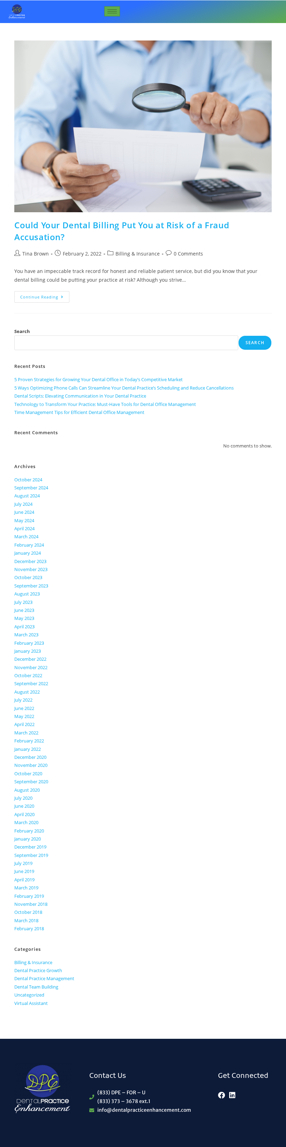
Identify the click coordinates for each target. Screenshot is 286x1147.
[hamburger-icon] (112, 11)
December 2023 (30, 561)
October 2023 (28, 577)
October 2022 (28, 675)
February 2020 (29, 831)
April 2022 (24, 724)
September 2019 (31, 855)
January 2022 (27, 749)
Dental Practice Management (44, 978)
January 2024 (27, 553)
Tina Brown (35, 253)
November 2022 (30, 667)
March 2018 (26, 920)
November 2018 (30, 904)
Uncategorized (29, 995)
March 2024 (26, 536)
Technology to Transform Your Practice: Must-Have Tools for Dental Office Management (105, 404)
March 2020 (26, 822)
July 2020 (23, 798)
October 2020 (28, 773)
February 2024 (29, 545)
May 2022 (24, 716)
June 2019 (24, 871)
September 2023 (31, 586)
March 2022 (26, 733)
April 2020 (24, 814)
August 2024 (27, 496)
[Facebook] (221, 1095)
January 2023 (27, 651)
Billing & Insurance (137, 253)
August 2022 (27, 692)
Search (22, 331)
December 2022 (30, 659)
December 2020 (30, 757)
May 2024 (24, 520)
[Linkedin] (232, 1095)
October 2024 (28, 479)
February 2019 (29, 896)
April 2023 (24, 626)
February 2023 (29, 643)
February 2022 (29, 741)
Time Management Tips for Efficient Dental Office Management (79, 412)
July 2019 (23, 863)
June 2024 (24, 512)
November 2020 (30, 765)
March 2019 (26, 888)
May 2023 (24, 618)
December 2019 (30, 847)
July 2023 (23, 602)
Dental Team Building (36, 987)
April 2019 (24, 879)
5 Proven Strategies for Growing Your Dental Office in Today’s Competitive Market (98, 379)
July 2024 (23, 504)
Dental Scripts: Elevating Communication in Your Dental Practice (80, 396)
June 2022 (24, 708)
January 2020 (27, 839)
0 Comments (188, 253)
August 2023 (27, 594)
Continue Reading (44, 295)
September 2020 (31, 781)
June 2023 (24, 610)
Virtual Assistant (31, 1003)
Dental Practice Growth (38, 970)
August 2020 (27, 790)
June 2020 (24, 806)
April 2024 (24, 528)
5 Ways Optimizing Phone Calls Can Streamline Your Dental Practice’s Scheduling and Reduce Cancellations (124, 388)
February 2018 (29, 928)
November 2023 (30, 569)
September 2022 (31, 683)
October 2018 (28, 912)
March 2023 (26, 634)
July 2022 (23, 700)
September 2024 (31, 487)
